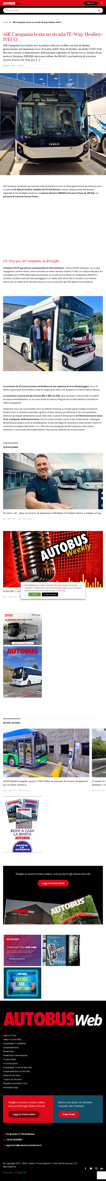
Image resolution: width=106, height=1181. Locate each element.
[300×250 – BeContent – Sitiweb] (22, 950)
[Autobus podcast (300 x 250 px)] (61, 950)
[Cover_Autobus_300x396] (53, 672)
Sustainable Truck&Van (14, 1043)
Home (5, 22)
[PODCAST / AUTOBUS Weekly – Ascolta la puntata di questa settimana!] (53, 559)
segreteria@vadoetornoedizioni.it (24, 1145)
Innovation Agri (10, 1087)
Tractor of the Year (12, 1079)
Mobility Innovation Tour (15, 1083)
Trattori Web (9, 1059)
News (30, 519)
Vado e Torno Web (12, 1039)
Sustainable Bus (11, 1047)
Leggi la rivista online (53, 883)
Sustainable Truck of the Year (17, 1067)
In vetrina (23, 519)
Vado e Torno (9, 1035)
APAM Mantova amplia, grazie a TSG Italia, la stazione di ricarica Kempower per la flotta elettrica (45, 783)
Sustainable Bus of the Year (16, 1071)
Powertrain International (15, 1055)
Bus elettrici (25, 790)
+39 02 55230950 (13, 1139)
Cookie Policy (60, 590)
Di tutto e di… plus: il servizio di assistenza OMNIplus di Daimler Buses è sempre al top (52, 513)
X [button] (80, 585)
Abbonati (90, 3)
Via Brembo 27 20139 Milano (20, 1134)
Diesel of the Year (11, 1075)
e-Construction (10, 1063)
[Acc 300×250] (22, 983)
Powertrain (8, 1051)
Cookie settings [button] (50, 594)
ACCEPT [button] (35, 594)
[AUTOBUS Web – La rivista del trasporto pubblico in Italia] (11, 3)
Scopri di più (68, 1114)
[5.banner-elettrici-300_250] (53, 629)
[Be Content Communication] (21, 1173)
